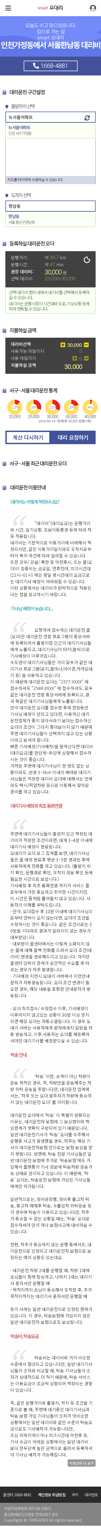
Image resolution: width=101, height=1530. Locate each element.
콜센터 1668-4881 (17, 1494)
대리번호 (91, 1494)
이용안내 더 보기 (81, 1463)
